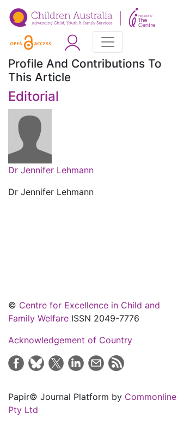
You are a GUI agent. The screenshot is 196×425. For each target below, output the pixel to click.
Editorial (33, 96)
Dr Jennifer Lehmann (51, 170)
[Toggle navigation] (108, 42)
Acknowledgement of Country (70, 340)
